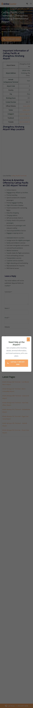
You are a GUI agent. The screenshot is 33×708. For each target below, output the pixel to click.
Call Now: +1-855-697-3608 (18, 363)
